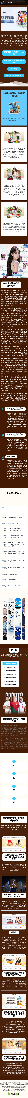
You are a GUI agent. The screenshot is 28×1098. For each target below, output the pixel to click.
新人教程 (14, 69)
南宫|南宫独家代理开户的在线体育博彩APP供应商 (14, 974)
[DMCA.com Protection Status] (14, 1093)
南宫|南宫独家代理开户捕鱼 (10, 684)
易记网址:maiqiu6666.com (14, 75)
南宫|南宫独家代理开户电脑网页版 (14, 61)
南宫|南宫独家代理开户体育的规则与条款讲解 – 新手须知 (14, 1014)
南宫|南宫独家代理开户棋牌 (10, 670)
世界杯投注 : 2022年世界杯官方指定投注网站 (14, 895)
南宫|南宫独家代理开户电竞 (10, 674)
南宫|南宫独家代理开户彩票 (10, 677)
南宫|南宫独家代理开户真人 (10, 667)
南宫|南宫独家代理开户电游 (10, 681)
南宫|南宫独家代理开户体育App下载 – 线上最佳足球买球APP (14, 857)
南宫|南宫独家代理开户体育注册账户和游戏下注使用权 (14, 1058)
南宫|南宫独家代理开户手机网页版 (14, 53)
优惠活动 (14, 932)
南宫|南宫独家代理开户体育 (10, 663)
